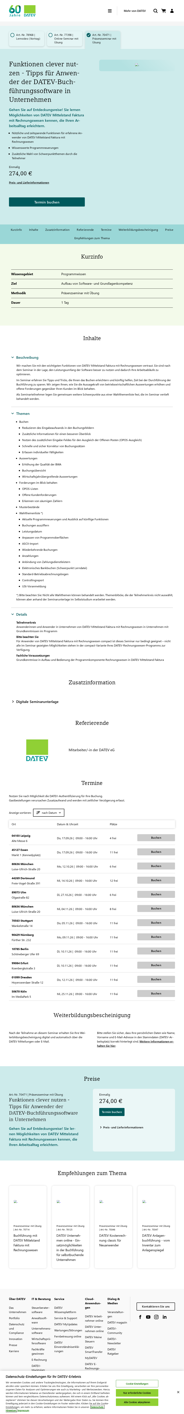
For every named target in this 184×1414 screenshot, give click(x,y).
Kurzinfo (16, 229)
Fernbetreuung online (67, 1336)
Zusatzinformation (57, 229)
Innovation (15, 1339)
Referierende (85, 229)
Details (21, 614)
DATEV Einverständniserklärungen (67, 1346)
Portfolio (14, 1318)
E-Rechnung (39, 1359)
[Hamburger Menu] (112, 11)
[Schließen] (178, 1392)
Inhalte (33, 229)
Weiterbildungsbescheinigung (138, 229)
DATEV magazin (117, 1322)
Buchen (156, 837)
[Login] (172, 11)
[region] (92, 1392)
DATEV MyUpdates (65, 1324)
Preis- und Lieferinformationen (29, 182)
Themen (23, 413)
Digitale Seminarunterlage (37, 701)
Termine (106, 229)
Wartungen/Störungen (68, 1330)
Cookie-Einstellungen (137, 1383)
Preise (169, 229)
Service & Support (65, 1318)
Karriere (14, 1351)
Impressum (23, 1410)
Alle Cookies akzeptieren (137, 1402)
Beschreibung (27, 357)
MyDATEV (91, 1358)
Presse (13, 1345)
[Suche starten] (155, 11)
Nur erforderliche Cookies (137, 1392)
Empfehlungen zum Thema (92, 238)
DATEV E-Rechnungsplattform (92, 1368)
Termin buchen (46, 201)
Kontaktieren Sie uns (156, 1306)
